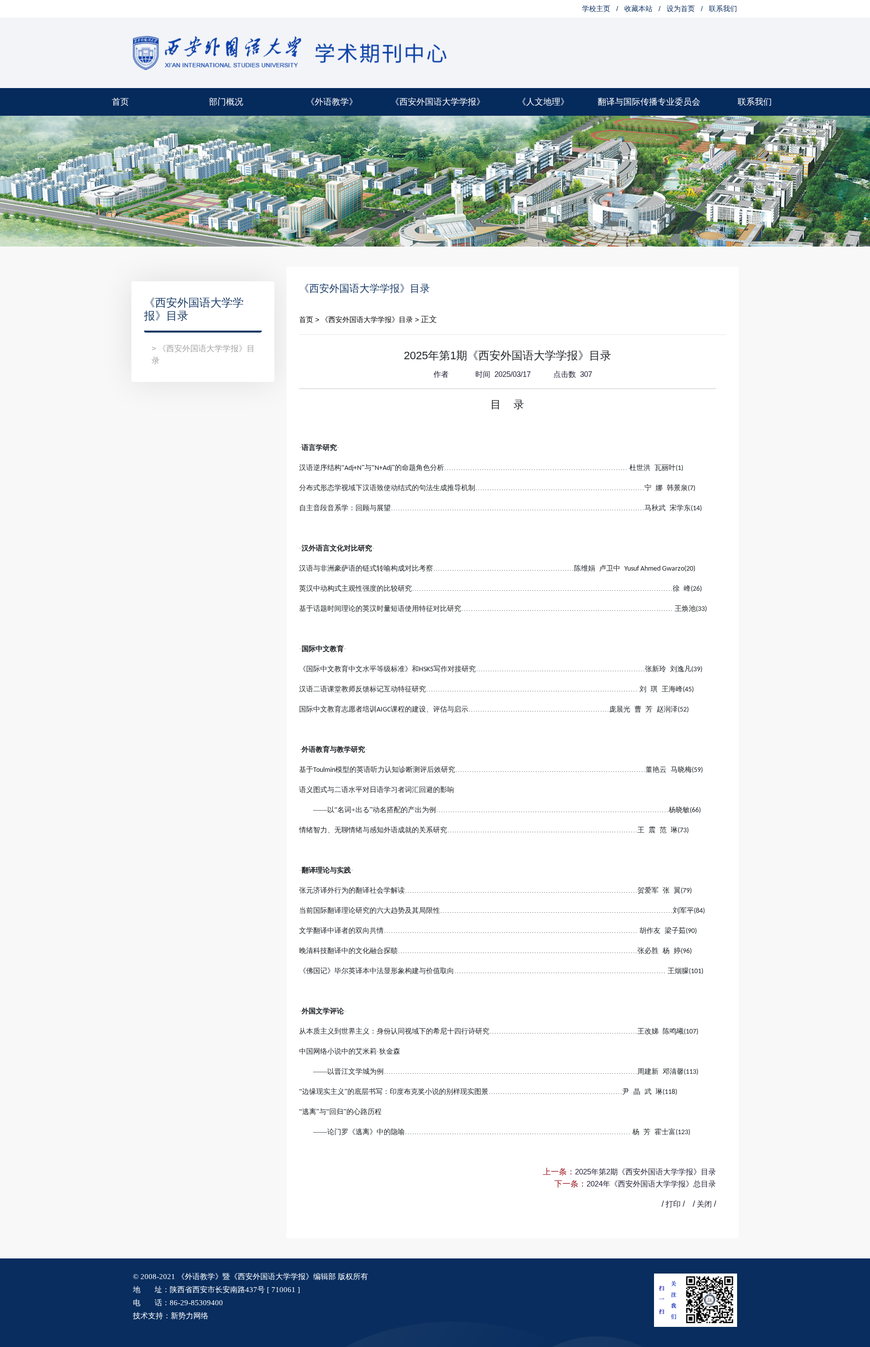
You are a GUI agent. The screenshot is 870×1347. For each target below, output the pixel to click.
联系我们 (723, 9)
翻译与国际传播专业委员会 (649, 102)
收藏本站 (638, 9)
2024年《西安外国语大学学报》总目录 (651, 1183)
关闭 (704, 1204)
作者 (440, 374)
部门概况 (226, 102)
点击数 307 (571, 374)
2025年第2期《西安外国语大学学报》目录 (645, 1171)
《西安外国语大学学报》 (438, 102)
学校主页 (596, 9)
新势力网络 (189, 1316)
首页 (120, 102)
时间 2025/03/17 (502, 374)
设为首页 (681, 9)
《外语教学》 (331, 102)
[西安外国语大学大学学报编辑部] (291, 52)
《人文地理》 (543, 102)
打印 (673, 1204)
